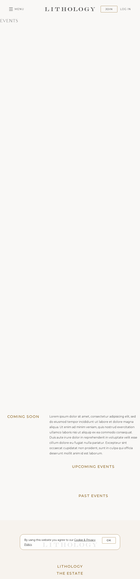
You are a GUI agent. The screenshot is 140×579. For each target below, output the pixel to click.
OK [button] (109, 540)
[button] (16, 9)
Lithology (70, 9)
